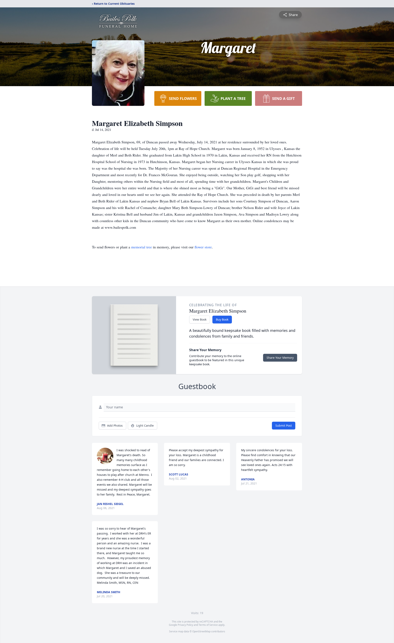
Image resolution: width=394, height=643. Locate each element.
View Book (199, 319)
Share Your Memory (280, 358)
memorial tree (141, 246)
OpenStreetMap (201, 631)
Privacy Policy (185, 625)
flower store (203, 246)
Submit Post (283, 425)
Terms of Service (208, 625)
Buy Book (222, 319)
